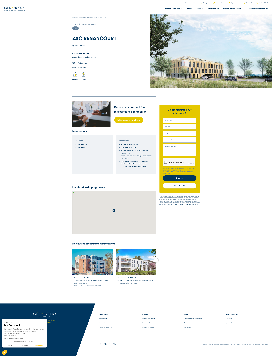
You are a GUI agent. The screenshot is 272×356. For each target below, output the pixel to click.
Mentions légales (208, 344)
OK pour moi (39, 345)
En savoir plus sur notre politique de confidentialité (183, 204)
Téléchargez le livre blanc (128, 120)
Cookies (233, 344)
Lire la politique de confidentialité (13, 338)
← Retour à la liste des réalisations (84, 24)
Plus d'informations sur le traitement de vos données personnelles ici (178, 172)
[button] (4, 352)
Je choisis (24, 345)
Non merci (9, 345)
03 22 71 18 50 (179, 186)
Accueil (74, 17)
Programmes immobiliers (86, 17)
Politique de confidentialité (221, 344)
